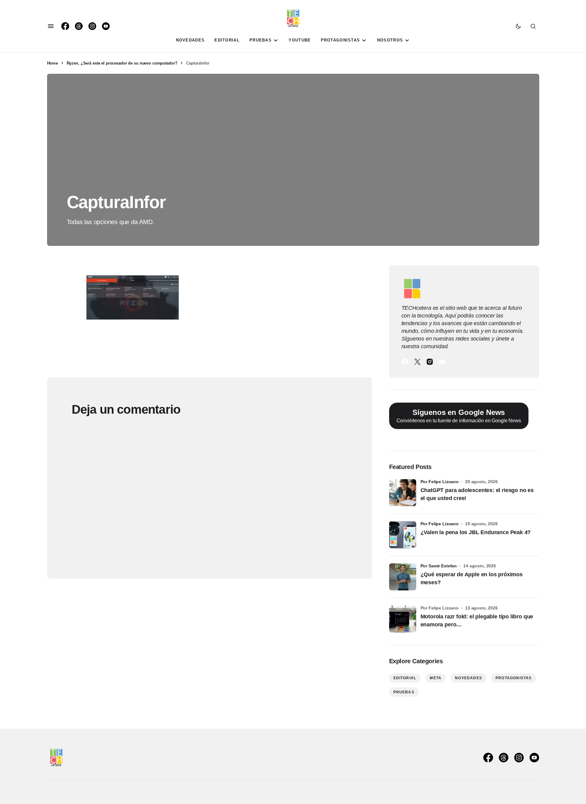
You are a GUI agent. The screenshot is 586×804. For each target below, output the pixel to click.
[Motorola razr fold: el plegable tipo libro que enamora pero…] (402, 619)
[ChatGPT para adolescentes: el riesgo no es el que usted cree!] (402, 492)
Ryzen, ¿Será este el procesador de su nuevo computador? (122, 63)
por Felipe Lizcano (440, 481)
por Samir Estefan (439, 565)
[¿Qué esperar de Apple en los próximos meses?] (402, 576)
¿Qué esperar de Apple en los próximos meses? (472, 578)
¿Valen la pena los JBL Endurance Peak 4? (476, 532)
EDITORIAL (405, 678)
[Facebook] (405, 362)
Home (52, 63)
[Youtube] (442, 362)
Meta (435, 678)
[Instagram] (430, 362)
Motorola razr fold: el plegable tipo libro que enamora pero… (477, 620)
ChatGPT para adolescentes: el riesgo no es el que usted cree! (477, 494)
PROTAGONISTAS (514, 678)
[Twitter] (417, 362)
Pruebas (403, 692)
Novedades (468, 678)
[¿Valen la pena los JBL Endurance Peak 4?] (402, 534)
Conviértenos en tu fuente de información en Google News (459, 416)
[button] (50, 26)
